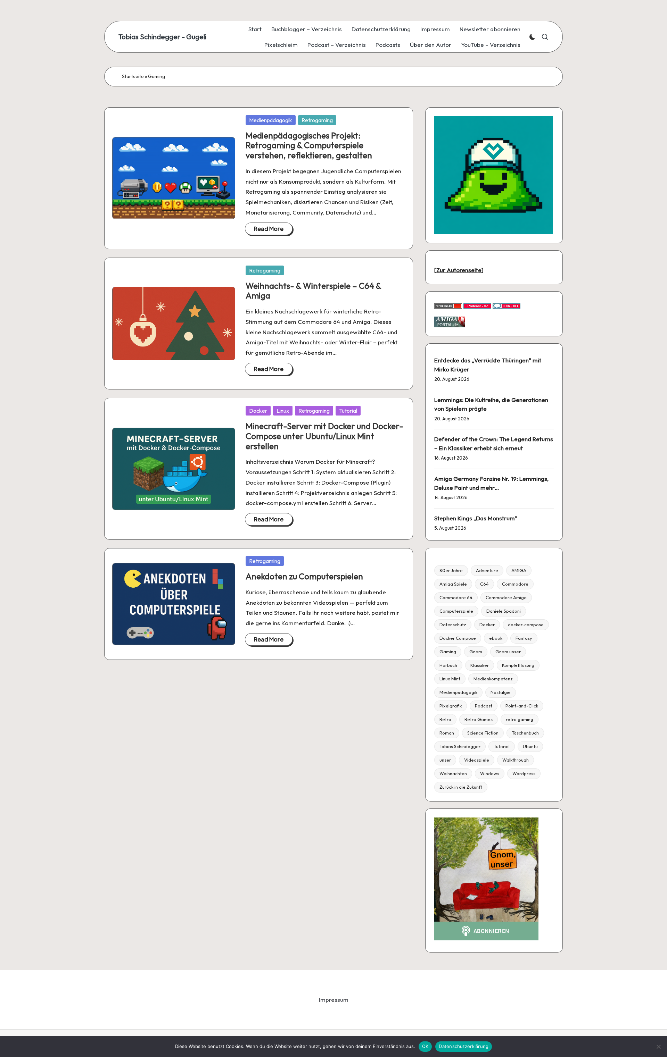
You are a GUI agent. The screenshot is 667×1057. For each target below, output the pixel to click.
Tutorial (348, 410)
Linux (283, 410)
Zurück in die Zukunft (460, 787)
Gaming (447, 651)
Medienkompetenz (493, 678)
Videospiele (476, 760)
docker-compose (526, 624)
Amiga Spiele (453, 584)
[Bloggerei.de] (506, 305)
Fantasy (524, 638)
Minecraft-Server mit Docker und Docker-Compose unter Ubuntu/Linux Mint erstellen (324, 436)
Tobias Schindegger (459, 746)
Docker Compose (457, 638)
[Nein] (658, 1046)
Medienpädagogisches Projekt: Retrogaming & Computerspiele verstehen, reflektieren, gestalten (309, 145)
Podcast (483, 705)
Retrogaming (317, 120)
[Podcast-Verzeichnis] (477, 305)
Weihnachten (453, 773)
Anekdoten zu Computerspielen (304, 576)
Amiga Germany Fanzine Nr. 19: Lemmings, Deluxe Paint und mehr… (491, 483)
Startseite (133, 76)
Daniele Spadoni (503, 611)
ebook (495, 638)
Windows (489, 773)
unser (445, 760)
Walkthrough (515, 760)
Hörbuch (448, 665)
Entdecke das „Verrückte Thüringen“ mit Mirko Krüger (487, 364)
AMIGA (518, 570)
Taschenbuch (525, 733)
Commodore (515, 584)
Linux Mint (449, 678)
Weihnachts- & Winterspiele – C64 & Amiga (313, 290)
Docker (258, 410)
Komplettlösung (518, 665)
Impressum (333, 999)
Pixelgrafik (450, 705)
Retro (445, 719)
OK (425, 1046)
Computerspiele (456, 611)
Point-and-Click (521, 705)
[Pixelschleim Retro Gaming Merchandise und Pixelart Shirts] (493, 174)
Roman (446, 733)
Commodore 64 (455, 597)
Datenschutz (452, 624)
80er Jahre (451, 570)
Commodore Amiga (506, 597)
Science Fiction (483, 733)
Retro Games (478, 719)
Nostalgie (501, 692)
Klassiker (479, 665)
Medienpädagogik (270, 120)
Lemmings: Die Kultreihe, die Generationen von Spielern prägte (491, 404)
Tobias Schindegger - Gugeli (162, 37)
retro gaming (519, 719)
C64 (484, 584)
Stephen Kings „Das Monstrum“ (475, 518)
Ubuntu (530, 746)
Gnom (475, 651)
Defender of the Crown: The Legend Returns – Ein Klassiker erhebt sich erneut (493, 443)
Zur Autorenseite (458, 270)
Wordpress (523, 773)
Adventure (487, 570)
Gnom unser (508, 651)
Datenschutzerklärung (463, 1046)
